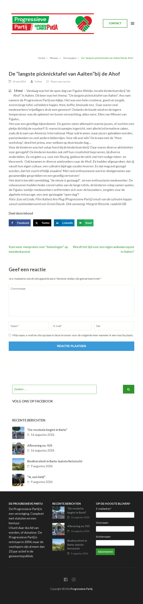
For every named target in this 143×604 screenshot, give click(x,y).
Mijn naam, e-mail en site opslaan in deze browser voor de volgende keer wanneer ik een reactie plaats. (72, 335)
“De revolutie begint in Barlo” (47, 430)
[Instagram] (74, 580)
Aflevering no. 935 (39, 445)
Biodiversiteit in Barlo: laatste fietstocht (54, 461)
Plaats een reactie (60, 81)
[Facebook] (65, 580)
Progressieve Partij (81, 588)
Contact (115, 23)
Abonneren (105, 552)
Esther (38, 81)
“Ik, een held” (36, 477)
